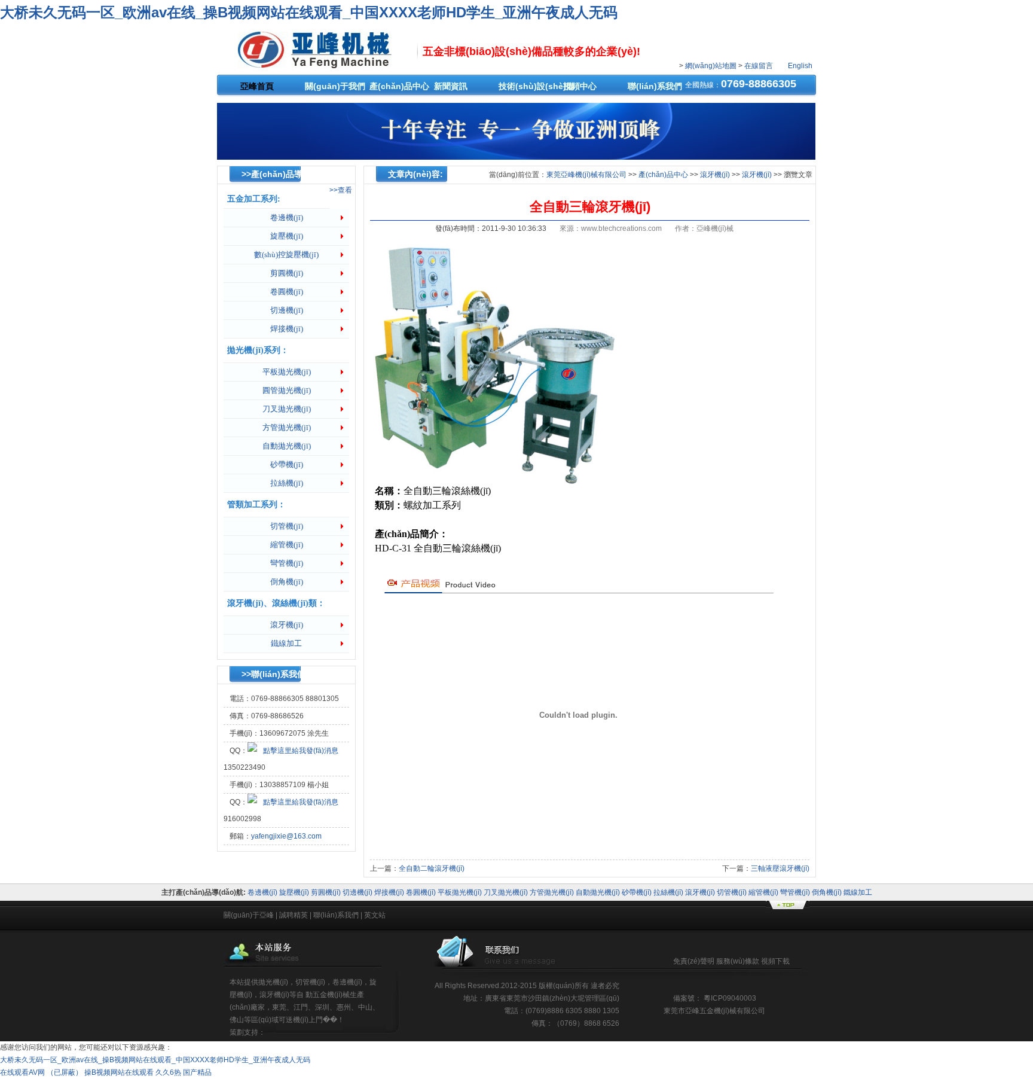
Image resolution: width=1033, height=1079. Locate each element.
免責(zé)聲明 (693, 961)
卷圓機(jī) (286, 291)
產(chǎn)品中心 (398, 86)
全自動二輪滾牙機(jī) (431, 868)
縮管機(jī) (286, 544)
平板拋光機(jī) (286, 371)
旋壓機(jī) (286, 235)
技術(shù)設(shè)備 (527, 86)
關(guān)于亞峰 (249, 915)
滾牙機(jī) (286, 624)
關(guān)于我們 (333, 86)
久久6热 (168, 1072)
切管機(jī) (286, 526)
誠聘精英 (293, 915)
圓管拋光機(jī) (286, 390)
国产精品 (197, 1072)
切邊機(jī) (286, 310)
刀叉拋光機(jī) (286, 408)
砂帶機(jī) (286, 464)
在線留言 (759, 66)
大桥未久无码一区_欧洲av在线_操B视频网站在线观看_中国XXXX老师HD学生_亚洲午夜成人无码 (309, 12)
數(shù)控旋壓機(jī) (286, 254)
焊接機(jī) (286, 328)
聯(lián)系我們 (655, 86)
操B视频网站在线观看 (119, 1072)
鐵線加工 (286, 643)
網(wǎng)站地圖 (710, 66)
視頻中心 (580, 86)
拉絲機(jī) (286, 482)
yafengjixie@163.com (286, 836)
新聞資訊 (450, 86)
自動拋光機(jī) (286, 445)
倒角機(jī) (286, 581)
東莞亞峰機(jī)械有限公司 (586, 174)
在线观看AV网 (22, 1072)
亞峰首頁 (257, 86)
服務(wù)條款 (738, 961)
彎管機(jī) (286, 563)
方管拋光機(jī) (286, 427)
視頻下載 (775, 961)
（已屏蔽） (64, 1072)
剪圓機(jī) (286, 273)
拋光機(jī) (273, 982)
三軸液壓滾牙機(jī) (780, 868)
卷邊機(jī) (286, 217)
